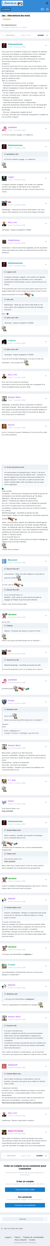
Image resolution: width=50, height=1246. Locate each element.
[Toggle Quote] (5, 154)
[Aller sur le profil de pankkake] (4, 129)
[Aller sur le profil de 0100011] (4, 900)
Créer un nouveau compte (25, 1190)
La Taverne (23, 27)
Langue (8, 1237)
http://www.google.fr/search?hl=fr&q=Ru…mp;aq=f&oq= (22, 1102)
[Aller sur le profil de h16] (4, 203)
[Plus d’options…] (45, 45)
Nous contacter (21, 1240)
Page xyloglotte (7, 811)
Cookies (32, 1240)
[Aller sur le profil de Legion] (4, 178)
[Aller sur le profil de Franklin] (4, 966)
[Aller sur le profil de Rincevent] (4, 561)
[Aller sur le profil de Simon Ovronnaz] (4, 1132)
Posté (16, 47)
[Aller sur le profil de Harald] (4, 702)
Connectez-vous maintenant (25, 1205)
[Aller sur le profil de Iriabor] (4, 802)
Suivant (41, 35)
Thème (17, 1237)
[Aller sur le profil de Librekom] (4, 616)
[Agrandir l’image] (4, 165)
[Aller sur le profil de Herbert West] (4, 398)
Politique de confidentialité (33, 1237)
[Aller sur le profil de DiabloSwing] (4, 241)
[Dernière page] (47, 35)
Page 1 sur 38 (26, 35)
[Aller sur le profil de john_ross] (4, 224)
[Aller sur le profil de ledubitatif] (4, 1066)
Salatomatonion (10, 25)
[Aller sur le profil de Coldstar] (4, 342)
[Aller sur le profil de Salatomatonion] (4, 45)
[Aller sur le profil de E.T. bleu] (4, 781)
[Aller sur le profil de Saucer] (4, 426)
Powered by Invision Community (25, 1242)
